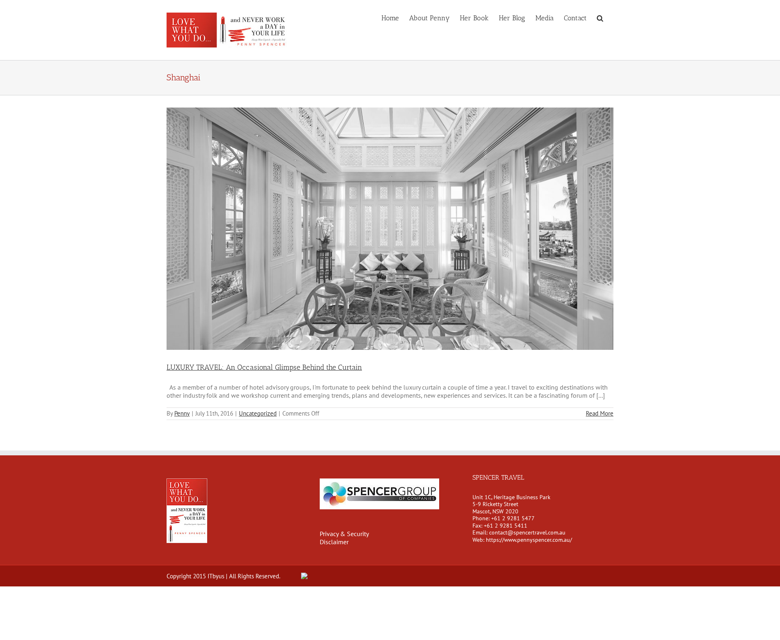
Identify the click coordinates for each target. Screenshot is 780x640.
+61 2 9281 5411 (505, 525)
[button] (600, 17)
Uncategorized (258, 413)
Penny (182, 413)
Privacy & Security (344, 534)
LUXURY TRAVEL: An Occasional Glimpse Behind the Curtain (264, 367)
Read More (599, 413)
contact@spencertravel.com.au (527, 532)
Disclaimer (334, 542)
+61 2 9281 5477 (513, 518)
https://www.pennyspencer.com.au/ (529, 539)
